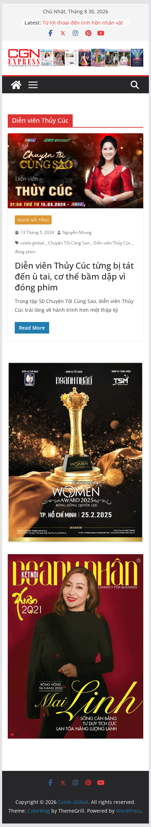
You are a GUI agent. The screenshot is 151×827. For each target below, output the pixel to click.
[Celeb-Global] (16, 84)
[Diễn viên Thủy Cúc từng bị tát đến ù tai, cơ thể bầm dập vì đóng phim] (75, 170)
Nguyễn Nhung (77, 232)
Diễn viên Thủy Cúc (112, 243)
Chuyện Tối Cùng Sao (69, 243)
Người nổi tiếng (33, 219)
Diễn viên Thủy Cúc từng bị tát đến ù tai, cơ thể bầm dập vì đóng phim (74, 276)
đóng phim (25, 252)
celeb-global (32, 243)
